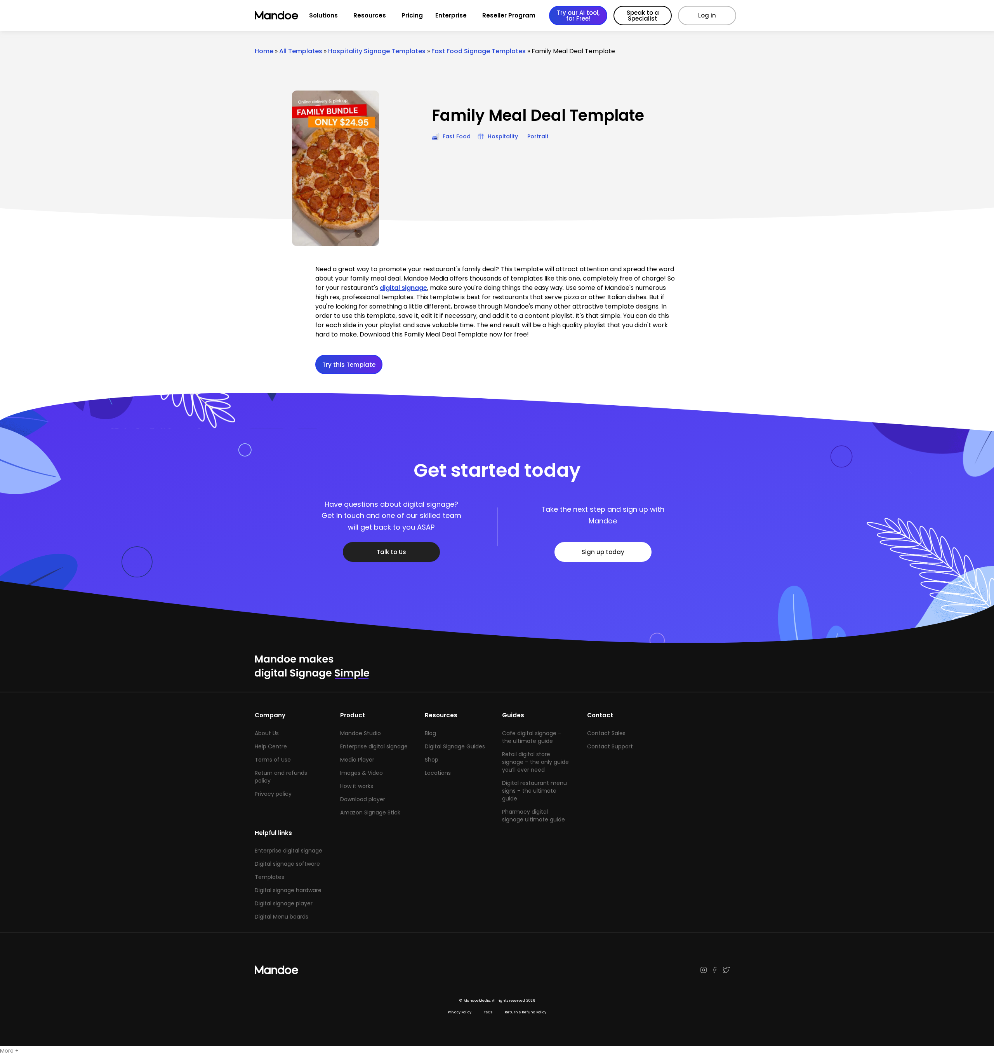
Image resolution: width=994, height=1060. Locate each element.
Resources (369, 15)
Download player (362, 799)
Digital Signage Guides (455, 746)
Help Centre (271, 746)
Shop (431, 760)
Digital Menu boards (281, 917)
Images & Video (361, 773)
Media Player (357, 760)
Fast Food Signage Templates (478, 51)
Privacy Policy (459, 1012)
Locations (438, 773)
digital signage (403, 287)
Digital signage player (284, 903)
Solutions (323, 15)
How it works (356, 786)
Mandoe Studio (360, 733)
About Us (267, 733)
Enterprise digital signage (374, 746)
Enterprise (451, 15)
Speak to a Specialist (643, 16)
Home (264, 51)
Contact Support (610, 746)
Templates (269, 877)
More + (9, 1051)
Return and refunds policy (281, 777)
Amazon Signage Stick (370, 812)
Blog (430, 733)
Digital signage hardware (288, 890)
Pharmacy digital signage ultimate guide (533, 815)
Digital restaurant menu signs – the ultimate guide (534, 790)
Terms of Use (273, 760)
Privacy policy (273, 794)
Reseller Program (508, 15)
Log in (707, 15)
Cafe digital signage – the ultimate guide (531, 737)
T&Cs (488, 1012)
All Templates (300, 51)
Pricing (412, 15)
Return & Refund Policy (525, 1012)
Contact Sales (606, 733)
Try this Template (348, 365)
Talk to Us (391, 552)
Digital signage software (287, 864)
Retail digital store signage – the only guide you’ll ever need (535, 762)
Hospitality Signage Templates (377, 51)
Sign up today (603, 552)
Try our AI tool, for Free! (578, 16)
